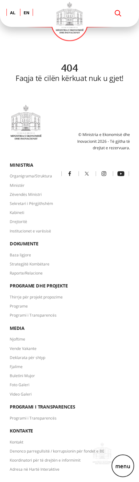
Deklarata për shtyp (27, 357)
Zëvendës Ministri (26, 194)
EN (26, 13)
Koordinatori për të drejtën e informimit (45, 460)
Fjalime (16, 366)
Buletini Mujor (22, 375)
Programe (19, 306)
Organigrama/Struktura (31, 176)
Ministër (17, 185)
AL (13, 13)
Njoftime (17, 339)
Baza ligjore (20, 255)
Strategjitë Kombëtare (29, 264)
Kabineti (17, 212)
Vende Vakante (23, 348)
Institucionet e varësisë (30, 231)
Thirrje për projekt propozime (36, 297)
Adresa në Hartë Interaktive (34, 469)
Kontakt (16, 442)
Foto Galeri (19, 384)
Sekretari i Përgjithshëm (31, 203)
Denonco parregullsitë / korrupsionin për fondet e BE (57, 451)
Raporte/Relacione (26, 273)
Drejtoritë (18, 221)
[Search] (118, 13)
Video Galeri (21, 394)
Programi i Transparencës (33, 315)
